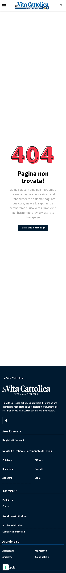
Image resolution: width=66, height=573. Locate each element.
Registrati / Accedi (13, 440)
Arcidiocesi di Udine (12, 525)
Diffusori (39, 460)
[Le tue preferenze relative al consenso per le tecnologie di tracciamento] (6, 567)
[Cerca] (61, 5)
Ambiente (7, 557)
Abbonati (7, 478)
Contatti (39, 469)
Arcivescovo (41, 550)
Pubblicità (7, 500)
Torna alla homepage (33, 227)
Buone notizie (42, 557)
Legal (37, 478)
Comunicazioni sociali (13, 531)
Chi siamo (7, 460)
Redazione (7, 469)
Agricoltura (8, 550)
